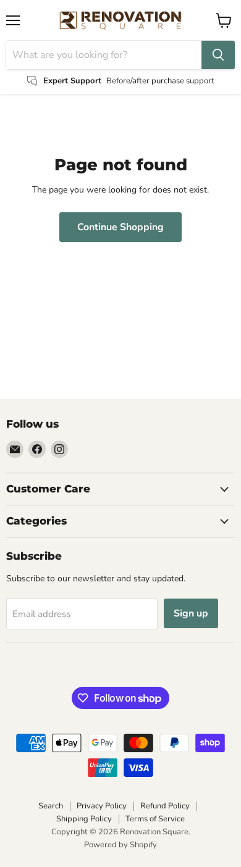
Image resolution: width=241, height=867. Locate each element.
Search (50, 805)
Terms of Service (155, 818)
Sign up (191, 613)
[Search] (218, 55)
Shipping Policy (84, 818)
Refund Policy (165, 805)
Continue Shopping (120, 227)
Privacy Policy (102, 805)
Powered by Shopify (120, 844)
